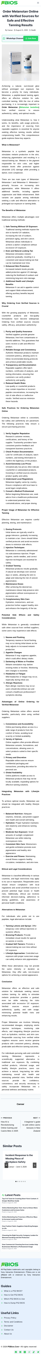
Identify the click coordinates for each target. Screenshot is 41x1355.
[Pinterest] (20, 1352)
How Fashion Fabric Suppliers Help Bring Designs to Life (20, 1227)
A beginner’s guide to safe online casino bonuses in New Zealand (31, 1124)
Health (33, 30)
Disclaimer (8, 1326)
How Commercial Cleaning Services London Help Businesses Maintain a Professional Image (20, 1246)
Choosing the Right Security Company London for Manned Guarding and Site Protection (20, 1236)
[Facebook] (16, 1352)
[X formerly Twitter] (38, 1352)
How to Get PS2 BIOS (13, 1295)
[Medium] (25, 1352)
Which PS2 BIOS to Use (14, 1299)
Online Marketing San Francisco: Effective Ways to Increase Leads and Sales (19, 1218)
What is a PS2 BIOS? (13, 1291)
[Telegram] (29, 1352)
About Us (8, 1334)
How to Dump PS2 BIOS (14, 1303)
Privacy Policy (10, 1318)
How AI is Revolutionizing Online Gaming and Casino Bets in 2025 (9, 1124)
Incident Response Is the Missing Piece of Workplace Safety (19, 1158)
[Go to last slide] (6, 1165)
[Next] (34, 1165)
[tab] (16, 1181)
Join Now (32, 38)
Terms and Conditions (13, 1322)
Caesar (10, 30)
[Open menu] (38, 2)
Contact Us (9, 1330)
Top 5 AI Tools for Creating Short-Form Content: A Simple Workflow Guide (20, 1200)
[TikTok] (34, 1352)
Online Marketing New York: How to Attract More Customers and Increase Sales (20, 1209)
